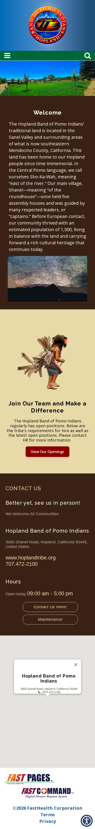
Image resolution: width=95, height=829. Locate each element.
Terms (47, 815)
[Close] (75, 664)
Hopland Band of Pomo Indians (49, 679)
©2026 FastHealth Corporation (47, 808)
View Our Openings (47, 451)
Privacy (47, 821)
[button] (47, 698)
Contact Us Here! (50, 607)
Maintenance (50, 619)
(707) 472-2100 (51, 692)
